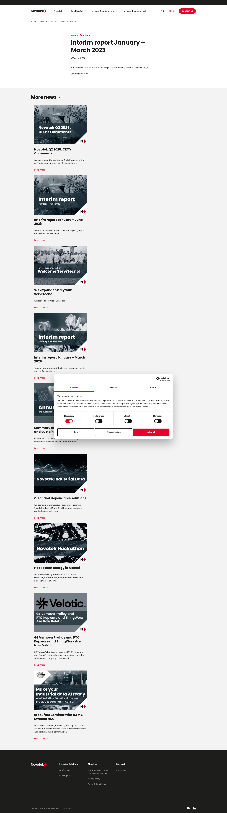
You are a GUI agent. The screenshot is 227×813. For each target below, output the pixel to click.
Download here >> (79, 73)
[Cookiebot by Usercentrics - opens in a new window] (158, 379)
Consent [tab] (74, 388)
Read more (40, 169)
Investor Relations (80, 35)
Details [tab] (113, 388)
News (42, 21)
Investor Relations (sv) (135, 11)
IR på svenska (65, 770)
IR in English (64, 775)
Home (33, 21)
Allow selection (114, 432)
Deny (75, 432)
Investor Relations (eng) (103, 11)
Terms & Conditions (97, 784)
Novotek (58, 11)
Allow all (151, 432)
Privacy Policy (94, 778)
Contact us (187, 11)
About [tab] (153, 388)
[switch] (98, 421)
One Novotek (77, 11)
